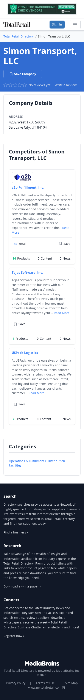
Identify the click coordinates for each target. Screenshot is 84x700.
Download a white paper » (22, 586)
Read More (62, 313)
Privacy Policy (15, 683)
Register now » (14, 636)
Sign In (57, 24)
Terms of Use (45, 683)
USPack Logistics (25, 352)
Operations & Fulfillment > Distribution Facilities (37, 463)
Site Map (71, 683)
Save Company (25, 74)
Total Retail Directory (18, 36)
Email (22, 244)
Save (67, 244)
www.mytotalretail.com (45, 687)
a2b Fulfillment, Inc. (28, 187)
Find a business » (15, 532)
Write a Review (66, 85)
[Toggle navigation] (75, 24)
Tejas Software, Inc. (27, 272)
